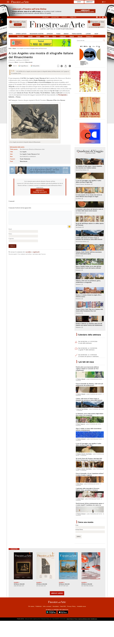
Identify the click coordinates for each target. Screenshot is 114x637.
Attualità (30, 36)
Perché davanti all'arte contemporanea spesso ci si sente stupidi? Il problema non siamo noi (90, 504)
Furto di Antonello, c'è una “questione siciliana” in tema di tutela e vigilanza (90, 474)
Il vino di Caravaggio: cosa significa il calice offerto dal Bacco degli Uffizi (88, 181)
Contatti (64, 17)
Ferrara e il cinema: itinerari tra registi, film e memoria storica (88, 295)
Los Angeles (23, 152)
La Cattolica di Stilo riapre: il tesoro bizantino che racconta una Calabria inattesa (89, 167)
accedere (28, 252)
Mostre (38, 36)
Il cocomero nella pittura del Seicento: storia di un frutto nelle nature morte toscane (89, 210)
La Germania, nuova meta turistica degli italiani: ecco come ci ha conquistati (89, 414)
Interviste (46, 36)
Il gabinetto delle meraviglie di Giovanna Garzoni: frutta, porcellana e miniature (87, 489)
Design (66, 34)
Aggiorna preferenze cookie (84, 618)
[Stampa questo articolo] (62, 66)
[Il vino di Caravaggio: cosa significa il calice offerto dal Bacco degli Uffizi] (90, 176)
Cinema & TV (89, 36)
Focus (54, 36)
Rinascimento (29, 62)
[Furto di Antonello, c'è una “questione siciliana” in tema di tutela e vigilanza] (90, 479)
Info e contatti (47, 606)
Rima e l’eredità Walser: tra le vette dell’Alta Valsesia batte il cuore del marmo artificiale (88, 267)
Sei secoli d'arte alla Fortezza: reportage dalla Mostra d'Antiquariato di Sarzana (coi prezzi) (89, 459)
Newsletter (55, 17)
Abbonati (89, 2)
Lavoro (88, 34)
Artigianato (63, 36)
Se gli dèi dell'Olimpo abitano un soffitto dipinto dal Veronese (90, 224)
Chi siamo (45, 17)
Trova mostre (77, 34)
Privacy (76, 618)
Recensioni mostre (36, 34)
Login (79, 2)
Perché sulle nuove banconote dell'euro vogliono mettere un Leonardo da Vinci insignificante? (87, 368)
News (11, 34)
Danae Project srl (70, 618)
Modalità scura (81, 606)
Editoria (72, 36)
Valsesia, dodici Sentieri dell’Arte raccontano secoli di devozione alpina (89, 253)
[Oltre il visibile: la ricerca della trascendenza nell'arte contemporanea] (90, 434)
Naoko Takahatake (25, 159)
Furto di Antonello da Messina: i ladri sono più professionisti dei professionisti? (89, 384)
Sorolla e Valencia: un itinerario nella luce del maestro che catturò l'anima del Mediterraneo (89, 324)
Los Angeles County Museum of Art (30, 154)
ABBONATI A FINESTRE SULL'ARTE (40, 191)
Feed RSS (63, 606)
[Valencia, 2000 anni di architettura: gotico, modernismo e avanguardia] (90, 276)
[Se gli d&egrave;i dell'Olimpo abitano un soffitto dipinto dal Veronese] (90, 219)
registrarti (36, 252)
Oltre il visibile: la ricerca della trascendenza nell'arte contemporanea (88, 429)
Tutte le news (20, 36)
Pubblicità (73, 17)
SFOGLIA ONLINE (19, 584)
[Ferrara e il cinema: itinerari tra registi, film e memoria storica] (90, 290)
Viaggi (58, 34)
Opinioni (50, 34)
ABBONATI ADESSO (57, 593)
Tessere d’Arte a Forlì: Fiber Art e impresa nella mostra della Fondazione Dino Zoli (89, 310)
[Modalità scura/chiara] (70, 66)
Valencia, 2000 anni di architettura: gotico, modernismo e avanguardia (88, 281)
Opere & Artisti (21, 34)
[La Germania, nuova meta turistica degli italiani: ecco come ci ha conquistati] (90, 419)
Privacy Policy (71, 606)
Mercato (80, 36)
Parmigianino (62, 95)
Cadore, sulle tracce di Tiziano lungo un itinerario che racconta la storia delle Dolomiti (89, 238)
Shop (96, 34)
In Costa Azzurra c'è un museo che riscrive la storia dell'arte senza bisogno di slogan (89, 195)
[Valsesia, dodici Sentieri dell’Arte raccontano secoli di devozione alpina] (90, 247)
